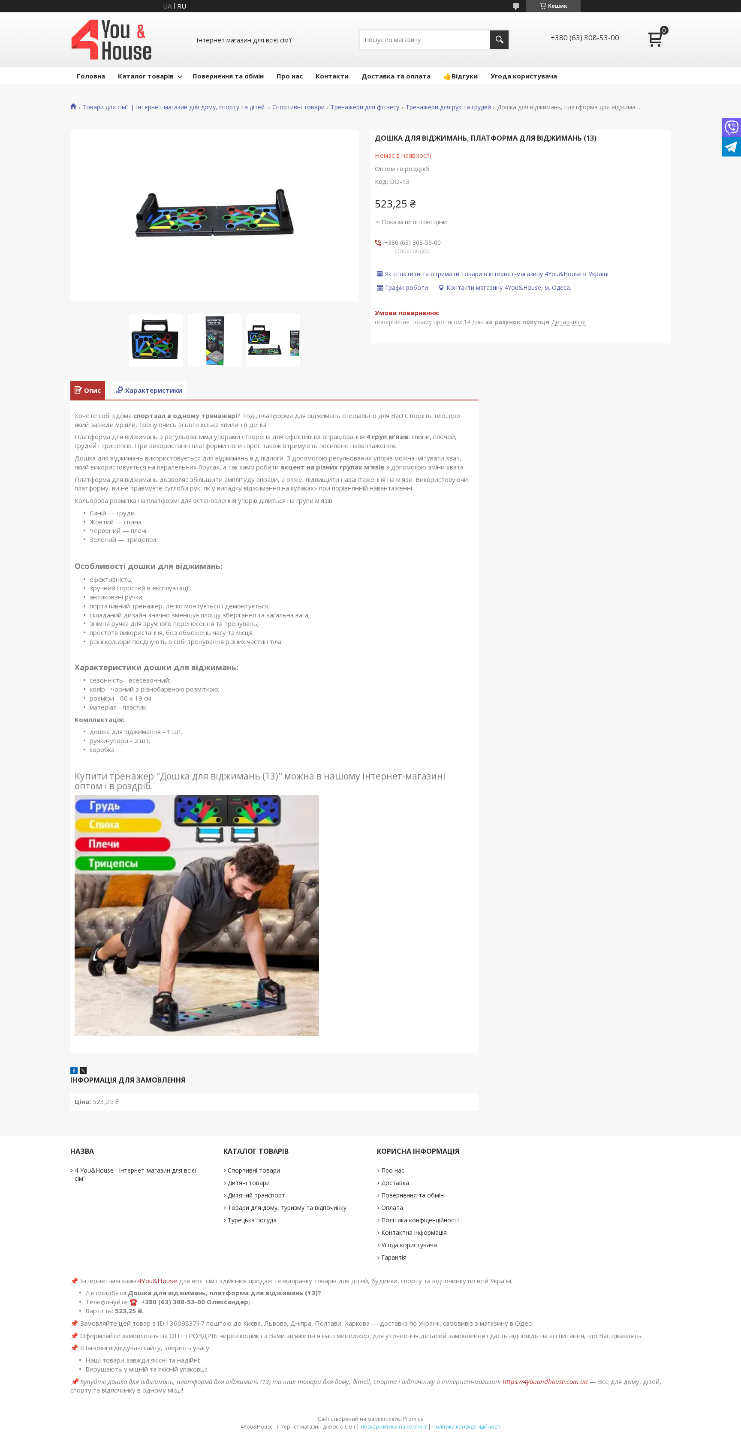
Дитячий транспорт (256, 1195)
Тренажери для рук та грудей (448, 107)
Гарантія (394, 1257)
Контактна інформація (414, 1232)
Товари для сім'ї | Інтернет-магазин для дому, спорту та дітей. (174, 107)
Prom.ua (413, 1419)
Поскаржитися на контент (394, 1426)
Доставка (395, 1183)
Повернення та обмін (228, 76)
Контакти (332, 76)
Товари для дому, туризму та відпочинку (287, 1207)
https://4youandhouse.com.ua (545, 1381)
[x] (83, 1071)
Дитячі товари (249, 1183)
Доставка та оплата (396, 76)
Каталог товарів (146, 76)
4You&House (157, 1280)
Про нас (290, 76)
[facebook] (74, 1071)
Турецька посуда (252, 1220)
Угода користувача (524, 76)
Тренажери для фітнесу (365, 107)
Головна (91, 76)
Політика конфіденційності (420, 1220)
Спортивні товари (298, 107)
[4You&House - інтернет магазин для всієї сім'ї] (111, 39)
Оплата (392, 1207)
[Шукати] (499, 39)
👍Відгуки (460, 76)
